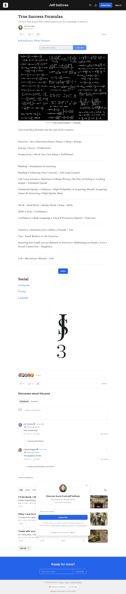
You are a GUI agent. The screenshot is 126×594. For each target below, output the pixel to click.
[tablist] (28, 401)
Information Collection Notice (62, 525)
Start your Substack (58, 587)
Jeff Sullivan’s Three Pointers (34, 41)
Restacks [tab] (34, 401)
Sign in (118, 5)
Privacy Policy (82, 525)
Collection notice (76, 582)
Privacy (61, 582)
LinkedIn (23, 298)
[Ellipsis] (107, 424)
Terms (67, 582)
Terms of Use (75, 523)
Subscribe (105, 5)
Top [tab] (21, 490)
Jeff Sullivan (29, 26)
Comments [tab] (24, 401)
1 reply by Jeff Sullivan (35, 441)
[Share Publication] (95, 5)
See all (23, 548)
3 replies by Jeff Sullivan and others (40, 466)
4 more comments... (26, 477)
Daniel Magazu (30, 449)
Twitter (22, 291)
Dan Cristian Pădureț (61, 122)
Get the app (73, 587)
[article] (63, 536)
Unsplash (77, 122)
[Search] (90, 5)
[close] (87, 485)
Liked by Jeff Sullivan (33, 427)
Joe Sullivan (28, 424)
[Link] (15, 279)
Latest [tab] (27, 490)
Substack (53, 591)
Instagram (24, 285)
